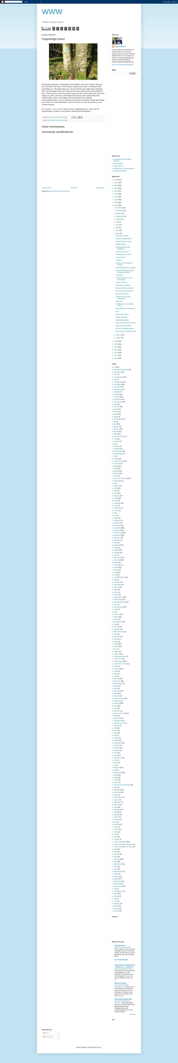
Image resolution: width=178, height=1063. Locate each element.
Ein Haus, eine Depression (124, 291)
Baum (116, 412)
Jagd (115, 589)
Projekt (116, 748)
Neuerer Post (46, 188)
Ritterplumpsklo (121, 244)
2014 (116, 347)
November (119, 211)
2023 (116, 188)
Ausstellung (118, 402)
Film (115, 491)
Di (114, 456)
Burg (115, 434)
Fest (115, 488)
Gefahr (116, 518)
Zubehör (116, 903)
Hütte (115, 572)
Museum (117, 691)
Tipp (115, 827)
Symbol (116, 817)
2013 (116, 350)
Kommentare (49, 1037)
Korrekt (116, 639)
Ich (115, 575)
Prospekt (117, 750)
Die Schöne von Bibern (123, 285)
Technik (116, 819)
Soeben (116, 800)
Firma (116, 493)
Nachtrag (117, 701)
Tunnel (116, 829)
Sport (115, 807)
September (120, 216)
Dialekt (116, 459)
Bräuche (116, 429)
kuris (115, 649)
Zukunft (116, 906)
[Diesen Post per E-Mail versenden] (72, 117)
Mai (117, 228)
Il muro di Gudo (121, 257)
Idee (115, 580)
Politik (116, 740)
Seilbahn (117, 790)
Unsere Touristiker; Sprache (123, 847)
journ (115, 604)
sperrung (117, 805)
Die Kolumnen (118, 163)
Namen (116, 703)
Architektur (117, 384)
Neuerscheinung (119, 713)
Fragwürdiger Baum (122, 320)
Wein (115, 869)
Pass (115, 733)
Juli (117, 222)
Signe (116, 795)
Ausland (116, 397)
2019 (116, 200)
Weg (115, 866)
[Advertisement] (121, 114)
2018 (116, 202)
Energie (116, 471)
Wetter (116, 879)
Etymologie (117, 481)
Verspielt (117, 854)
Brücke (116, 431)
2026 (116, 180)
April (117, 230)
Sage (115, 777)
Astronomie (117, 389)
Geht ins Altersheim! (122, 294)
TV (115, 834)
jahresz (116, 594)
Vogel (116, 857)
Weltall (116, 874)
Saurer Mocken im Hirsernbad (125, 308)
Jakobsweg (117, 599)
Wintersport (117, 881)
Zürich (116, 908)
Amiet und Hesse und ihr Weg (125, 323)
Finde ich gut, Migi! (122, 236)
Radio (116, 755)
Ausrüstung (117, 399)
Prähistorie (117, 743)
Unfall (116, 837)
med (115, 676)
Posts (47, 1033)
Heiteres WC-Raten (122, 314)
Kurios (116, 646)
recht (115, 760)
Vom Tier (117, 859)
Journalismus (118, 607)
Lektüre (116, 654)
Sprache (116, 809)
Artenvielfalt (118, 387)
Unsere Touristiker (120, 842)
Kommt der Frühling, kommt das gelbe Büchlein (125, 271)
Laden (116, 651)
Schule (116, 782)
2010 (116, 358)
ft (114, 513)
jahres (116, 592)
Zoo (115, 901)
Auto (115, 404)
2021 (116, 194)
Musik (116, 693)
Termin (116, 824)
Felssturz (117, 486)
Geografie (117, 528)
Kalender (117, 614)
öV (115, 728)
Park (115, 730)
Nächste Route (119, 698)
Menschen (117, 681)
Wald (115, 861)
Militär (116, 686)
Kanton (116, 617)
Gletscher (117, 538)
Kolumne (117, 637)
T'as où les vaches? (122, 252)
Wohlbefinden (118, 891)
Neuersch (117, 711)
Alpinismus (117, 372)
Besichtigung (118, 419)
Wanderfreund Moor (120, 171)
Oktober (118, 213)
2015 (116, 344)
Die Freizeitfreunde (121, 960)
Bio (115, 421)
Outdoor (116, 725)
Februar (118, 335)
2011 (116, 355)
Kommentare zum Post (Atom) (60, 191)
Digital (116, 466)
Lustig (116, 671)
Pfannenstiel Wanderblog (123, 999)
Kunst (116, 644)
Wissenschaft (118, 886)
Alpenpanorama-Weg (121, 370)
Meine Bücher (118, 166)
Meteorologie (118, 683)
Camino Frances (119, 436)
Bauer (116, 409)
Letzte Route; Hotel (120, 664)
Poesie (116, 738)
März (118, 233)
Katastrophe (118, 622)
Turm (115, 832)
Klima (116, 634)
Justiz (116, 609)
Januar (118, 338)
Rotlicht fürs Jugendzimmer (123, 947)
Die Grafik (117, 463)
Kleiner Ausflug (119, 632)
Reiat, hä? (119, 301)
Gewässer (117, 535)
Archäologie (118, 382)
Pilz (115, 735)
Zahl (115, 898)
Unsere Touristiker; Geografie (123, 844)
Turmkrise (119, 260)
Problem (116, 745)
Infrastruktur (118, 585)
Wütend (116, 896)
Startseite (74, 188)
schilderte (54, 109)
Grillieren (117, 540)
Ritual (116, 775)
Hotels (116, 570)
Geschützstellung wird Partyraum (123, 248)
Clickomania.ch (120, 945)
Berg (115, 414)
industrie (117, 582)
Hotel (115, 567)
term (115, 822)
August (118, 219)
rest (115, 770)
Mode (116, 688)
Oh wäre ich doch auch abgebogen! (123, 297)
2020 (116, 197)
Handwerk (117, 545)
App (115, 379)
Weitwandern (118, 871)
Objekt (116, 716)
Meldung (117, 678)
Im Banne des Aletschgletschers (124, 969)
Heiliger (116, 550)
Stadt (115, 812)
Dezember (119, 208)
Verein (116, 852)
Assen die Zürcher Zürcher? (125, 288)
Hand (115, 543)
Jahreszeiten (118, 597)
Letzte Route (63, 120)
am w (115, 374)
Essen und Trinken (120, 478)
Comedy (116, 441)
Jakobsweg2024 (119, 602)
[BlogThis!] (75, 117)
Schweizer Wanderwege (122, 785)
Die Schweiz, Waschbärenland (126, 331)
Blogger (98, 1047)
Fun (115, 515)
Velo (115, 849)
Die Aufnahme (51, 120)
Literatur (116, 669)
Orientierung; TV (119, 723)
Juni (117, 225)
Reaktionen (117, 758)
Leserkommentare (120, 656)
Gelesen (116, 523)
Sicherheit (117, 792)
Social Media (118, 797)
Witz (115, 889)
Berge (116, 416)
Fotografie (117, 503)
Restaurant (117, 772)
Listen (116, 666)
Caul (117, 311)
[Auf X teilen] (77, 117)
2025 (116, 183)
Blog (115, 424)
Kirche (116, 627)
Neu (115, 708)
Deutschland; (118, 454)
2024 (116, 185)
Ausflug (116, 394)
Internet (116, 587)
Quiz (115, 753)
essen (116, 476)
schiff (115, 780)
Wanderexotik (118, 864)
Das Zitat (117, 446)
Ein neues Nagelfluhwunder (125, 328)
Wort (115, 894)
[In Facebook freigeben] (79, 117)
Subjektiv (117, 814)
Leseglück (119, 275)
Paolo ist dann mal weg (123, 241)
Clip (115, 439)
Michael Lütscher (120, 983)
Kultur (116, 641)
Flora (57, 120)
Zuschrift (116, 911)
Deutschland (118, 451)
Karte (115, 619)
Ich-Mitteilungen (119, 577)
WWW (52, 12)
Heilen (116, 548)
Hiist (115, 555)
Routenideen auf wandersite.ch (124, 168)
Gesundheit (117, 533)
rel (115, 765)
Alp (115, 367)
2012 (116, 352)
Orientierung (118, 721)
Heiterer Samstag (121, 317)
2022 (116, 191)
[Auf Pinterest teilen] (81, 117)
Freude (116, 510)
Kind (115, 624)
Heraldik (116, 553)
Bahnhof (116, 407)
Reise (116, 763)
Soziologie (117, 802)
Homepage (117, 565)
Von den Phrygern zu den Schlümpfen (124, 278)
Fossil (116, 500)
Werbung (117, 876)
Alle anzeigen (133, 1014)
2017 (116, 205)
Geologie (117, 530)
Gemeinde (117, 525)
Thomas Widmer (120, 46)
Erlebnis (116, 473)
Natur (115, 706)
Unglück (116, 839)
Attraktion (117, 392)
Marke (116, 674)
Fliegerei (117, 496)
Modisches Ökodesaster (124, 239)
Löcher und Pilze (121, 282)
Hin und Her (118, 557)
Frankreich (117, 508)
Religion (116, 767)
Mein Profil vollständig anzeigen (122, 64)
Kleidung (117, 629)
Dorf (115, 468)
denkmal (117, 449)
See (115, 787)
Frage (116, 505)
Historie (116, 560)
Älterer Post (100, 188)
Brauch (116, 426)
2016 (116, 341)
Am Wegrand (118, 377)
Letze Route (118, 659)
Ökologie (117, 718)
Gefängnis (117, 520)
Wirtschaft (117, 884)
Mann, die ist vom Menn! (124, 326)
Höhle (116, 562)
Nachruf (116, 696)
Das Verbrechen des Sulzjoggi (126, 268)
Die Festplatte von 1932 (123, 254)
